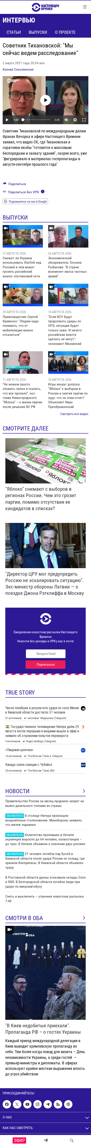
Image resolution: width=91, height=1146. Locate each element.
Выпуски (38, 32)
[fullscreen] (84, 119)
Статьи (14, 32)
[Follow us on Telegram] (48, 1104)
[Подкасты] (68, 1104)
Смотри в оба (24, 918)
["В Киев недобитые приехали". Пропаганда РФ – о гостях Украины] (45, 973)
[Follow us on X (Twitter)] (17, 1104)
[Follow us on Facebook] (7, 1104)
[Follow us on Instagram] (37, 1104)
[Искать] (71, 1140)
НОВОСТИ (17, 791)
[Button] (14, 185)
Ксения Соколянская (18, 69)
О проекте (65, 32)
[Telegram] (46, 1140)
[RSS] (58, 1104)
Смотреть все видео (74, 414)
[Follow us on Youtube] (27, 1104)
